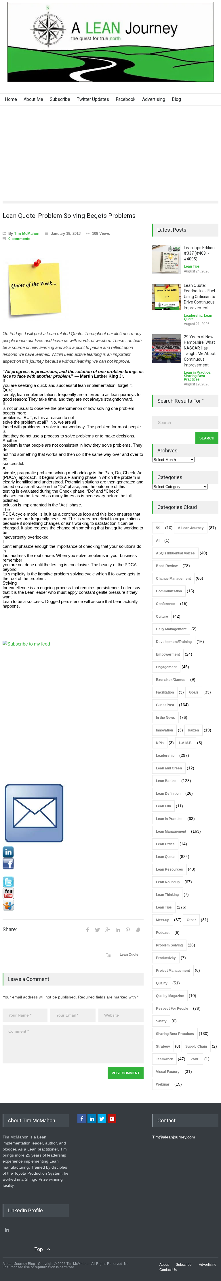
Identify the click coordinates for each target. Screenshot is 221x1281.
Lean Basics (166, 781)
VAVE (194, 1059)
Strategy (163, 1046)
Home (11, 99)
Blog (176, 99)
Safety (161, 1021)
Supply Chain (196, 1046)
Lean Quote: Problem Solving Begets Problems (69, 215)
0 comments (19, 239)
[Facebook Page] (73, 863)
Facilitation (165, 692)
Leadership (193, 316)
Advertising (153, 99)
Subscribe (60, 99)
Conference (165, 604)
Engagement (166, 667)
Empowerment (168, 654)
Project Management (173, 971)
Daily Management (171, 629)
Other (191, 920)
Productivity (166, 958)
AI (157, 541)
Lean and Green (169, 768)
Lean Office (165, 844)
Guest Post (165, 705)
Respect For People (172, 1009)
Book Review (167, 566)
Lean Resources (169, 869)
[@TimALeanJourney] (73, 882)
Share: (10, 929)
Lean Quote (129, 954)
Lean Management (171, 831)
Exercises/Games (170, 680)
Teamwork (164, 1059)
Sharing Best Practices (194, 377)
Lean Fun (163, 806)
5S (158, 528)
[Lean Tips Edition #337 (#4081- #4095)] (166, 259)
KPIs (160, 743)
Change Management (173, 579)
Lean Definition (168, 794)
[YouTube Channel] (73, 893)
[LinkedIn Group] (73, 852)
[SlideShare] (73, 905)
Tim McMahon (26, 233)
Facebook (126, 99)
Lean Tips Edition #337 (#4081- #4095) (199, 253)
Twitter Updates (93, 99)
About (164, 1265)
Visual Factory (168, 1072)
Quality (161, 983)
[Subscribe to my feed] (73, 711)
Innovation (164, 730)
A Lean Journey (191, 528)
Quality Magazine (170, 996)
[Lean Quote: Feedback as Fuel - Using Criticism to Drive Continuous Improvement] (166, 297)
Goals (194, 692)
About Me (33, 99)
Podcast (162, 933)
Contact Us (168, 1270)
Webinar (162, 1084)
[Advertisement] (110, 149)
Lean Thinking (167, 895)
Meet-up (162, 920)
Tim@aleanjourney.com (173, 1137)
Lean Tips (192, 266)
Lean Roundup (168, 882)
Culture (162, 616)
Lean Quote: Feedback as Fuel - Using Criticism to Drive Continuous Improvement (200, 296)
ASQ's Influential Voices (175, 553)
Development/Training (174, 642)
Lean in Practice (197, 372)
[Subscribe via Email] (73, 813)
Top (38, 1249)
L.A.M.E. (185, 743)
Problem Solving (169, 945)
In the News (165, 718)
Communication (169, 591)
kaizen (193, 730)
